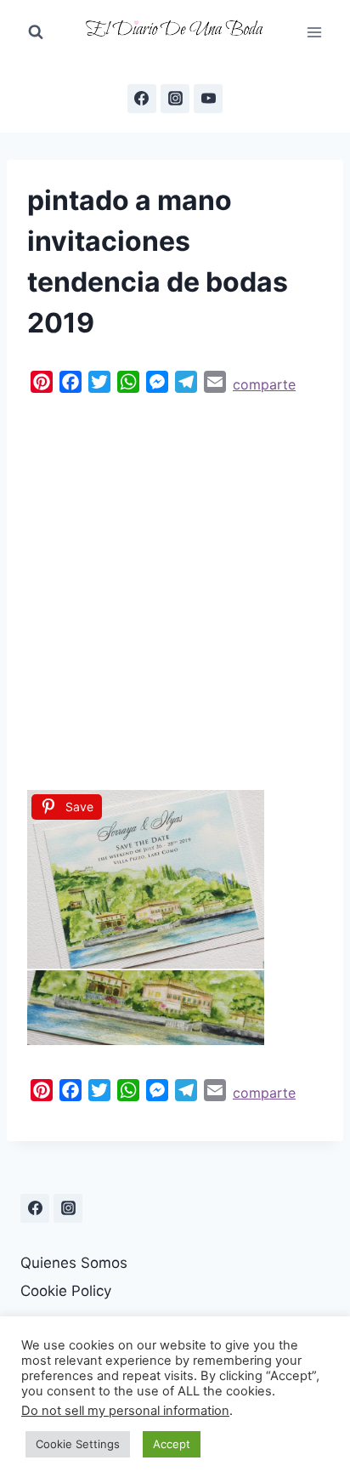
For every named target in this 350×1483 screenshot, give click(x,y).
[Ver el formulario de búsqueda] (35, 32)
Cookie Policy (65, 1290)
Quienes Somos (73, 1262)
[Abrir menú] (314, 32)
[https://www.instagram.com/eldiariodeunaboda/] (68, 1208)
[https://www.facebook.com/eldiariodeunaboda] (141, 98)
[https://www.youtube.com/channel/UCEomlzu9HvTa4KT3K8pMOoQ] (208, 98)
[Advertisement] (175, 587)
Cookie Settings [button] (78, 1444)
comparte (264, 384)
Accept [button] (171, 1444)
